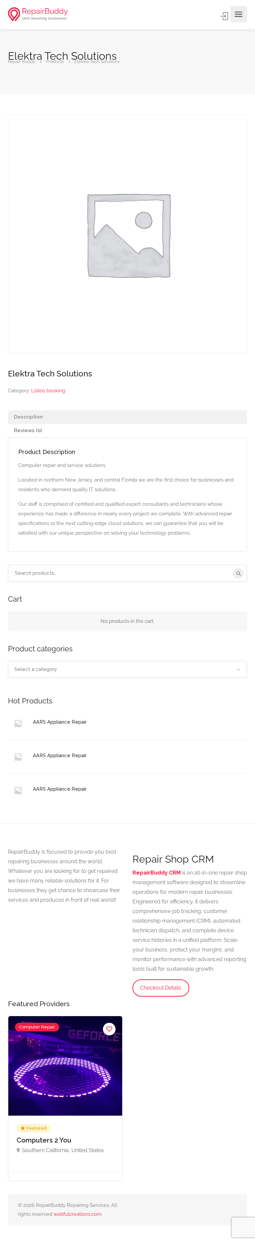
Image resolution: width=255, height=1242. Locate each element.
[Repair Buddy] (38, 14)
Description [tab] (28, 417)
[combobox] (127, 669)
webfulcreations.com (77, 1214)
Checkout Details (160, 988)
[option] (65, 1098)
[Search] (238, 573)
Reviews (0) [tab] (28, 430)
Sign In (225, 16)
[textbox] (127, 669)
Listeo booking (48, 391)
